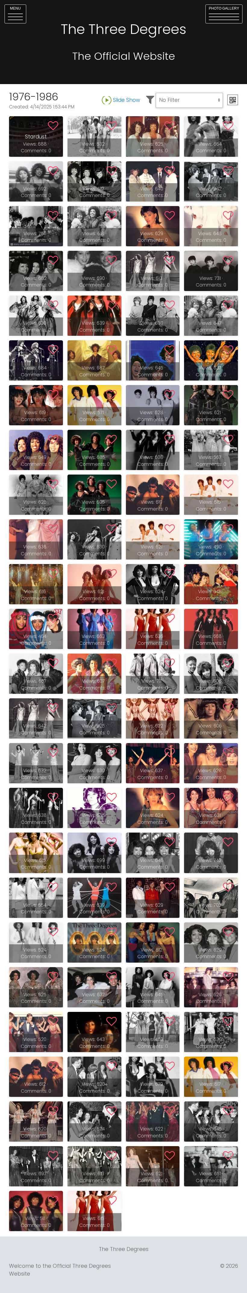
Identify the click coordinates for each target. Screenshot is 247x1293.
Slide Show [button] (126, 100)
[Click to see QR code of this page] (232, 100)
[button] (15, 14)
